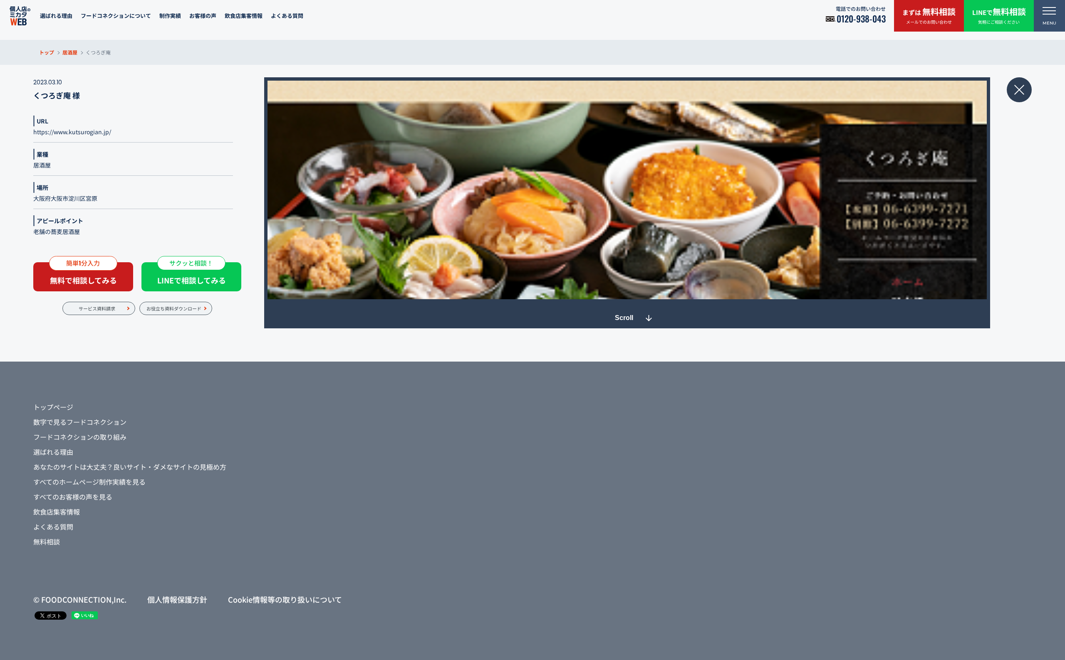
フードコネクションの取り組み (79, 437)
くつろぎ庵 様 (56, 95)
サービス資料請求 (97, 308)
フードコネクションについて (116, 16)
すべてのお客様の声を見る (72, 497)
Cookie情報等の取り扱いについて (285, 599)
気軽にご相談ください (999, 15)
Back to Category (1019, 89)
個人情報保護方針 (177, 599)
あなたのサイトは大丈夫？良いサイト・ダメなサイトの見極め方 (129, 467)
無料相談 (46, 542)
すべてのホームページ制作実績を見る (89, 482)
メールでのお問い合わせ (929, 15)
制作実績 (170, 16)
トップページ (53, 407)
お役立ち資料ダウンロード (173, 308)
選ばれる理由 (56, 16)
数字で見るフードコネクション (79, 422)
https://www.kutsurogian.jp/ (72, 132)
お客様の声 (202, 16)
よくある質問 (287, 16)
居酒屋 (69, 52)
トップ (46, 52)
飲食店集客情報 (244, 16)
